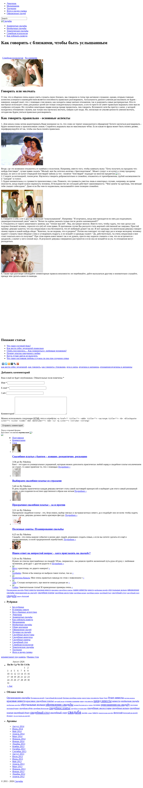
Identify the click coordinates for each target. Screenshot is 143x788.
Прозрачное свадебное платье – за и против (38, 504)
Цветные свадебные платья (72, 698)
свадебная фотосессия (41, 708)
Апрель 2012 (18, 776)
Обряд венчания (20, 627)
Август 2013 (18, 754)
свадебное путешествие (79, 708)
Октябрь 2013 (18, 749)
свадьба (11, 596)
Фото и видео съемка (17, 11)
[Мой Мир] (11, 364)
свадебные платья (93, 593)
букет (106, 698)
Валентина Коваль (21, 578)
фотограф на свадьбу (130, 713)
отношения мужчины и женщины (116, 367)
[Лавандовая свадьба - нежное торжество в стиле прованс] (13, 576)
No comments (31, 58)
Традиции (11, 8)
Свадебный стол (20, 642)
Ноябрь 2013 (18, 746)
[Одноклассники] (9, 364)
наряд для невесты (86, 701)
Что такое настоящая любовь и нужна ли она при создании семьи (38, 358)
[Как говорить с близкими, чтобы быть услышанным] (22, 86)
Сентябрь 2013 (19, 751)
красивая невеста (44, 590)
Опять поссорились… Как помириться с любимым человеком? (37, 351)
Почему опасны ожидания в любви (23, 353)
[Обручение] (13, 580)
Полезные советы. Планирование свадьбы (38, 529)
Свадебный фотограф (53, 698)
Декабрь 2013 (18, 744)
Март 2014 (17, 736)
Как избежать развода (17, 36)
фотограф (25, 596)
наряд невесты (80, 590)
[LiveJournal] (14, 364)
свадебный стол (119, 593)
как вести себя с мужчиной (14, 367)
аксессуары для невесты (90, 698)
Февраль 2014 (18, 739)
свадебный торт (133, 593)
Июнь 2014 (17, 729)
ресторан (134, 705)
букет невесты (30, 590)
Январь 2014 (18, 741)
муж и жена (72, 367)
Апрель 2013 (18, 764)
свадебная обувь (26, 708)
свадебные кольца (80, 593)
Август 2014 (18, 726)
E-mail (5, 388)
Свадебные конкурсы (22, 637)
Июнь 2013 (17, 759)
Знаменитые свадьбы (17, 26)
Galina (15, 587)
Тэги (14, 443)
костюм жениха (129, 698)
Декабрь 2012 (18, 774)
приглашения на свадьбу (26, 593)
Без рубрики (18, 607)
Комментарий (7, 413)
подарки (96, 705)
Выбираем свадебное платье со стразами (37, 480)
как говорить (34, 367)
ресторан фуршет (13, 708)
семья (90, 713)
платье (90, 705)
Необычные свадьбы (16, 28)
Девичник (11, 3)
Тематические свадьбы (17, 31)
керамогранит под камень (13, 657)
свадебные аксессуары (64, 593)
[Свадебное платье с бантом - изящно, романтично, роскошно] (13, 585)
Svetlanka (16, 573)
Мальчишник (13, 6)
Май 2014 (17, 731)
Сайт (3, 393)
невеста (91, 590)
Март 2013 (17, 766)
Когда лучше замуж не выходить (22, 356)
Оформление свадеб (16, 13)
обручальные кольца (117, 590)
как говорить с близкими (53, 367)
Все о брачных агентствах (24, 612)
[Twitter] (6, 364)
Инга (14, 568)
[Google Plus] (17, 364)
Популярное (18, 438)
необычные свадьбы (13, 705)
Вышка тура (33, 657)
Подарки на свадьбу (21, 632)
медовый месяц (59, 701)
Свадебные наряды (21, 639)
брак (101, 698)
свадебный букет (105, 593)
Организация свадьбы (15, 590)
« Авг (10, 686)
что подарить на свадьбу (21, 716)
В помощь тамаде (20, 609)
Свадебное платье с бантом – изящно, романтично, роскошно (49, 456)
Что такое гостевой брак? (19, 346)
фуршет (10, 716)
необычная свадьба (101, 590)
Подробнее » (64, 467)
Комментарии (18, 440)
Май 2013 (17, 761)
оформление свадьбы (59, 704)
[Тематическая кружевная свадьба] (13, 566)
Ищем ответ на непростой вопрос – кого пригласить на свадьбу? (51, 553)
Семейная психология (17, 33)
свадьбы (84, 713)
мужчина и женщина (89, 367)
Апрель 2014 (18, 734)
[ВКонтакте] (3, 364)
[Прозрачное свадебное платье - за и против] (13, 571)
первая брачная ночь (81, 705)
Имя (4, 383)
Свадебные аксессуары (23, 634)
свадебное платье (46, 593)
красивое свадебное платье (62, 590)
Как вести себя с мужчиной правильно (25, 348)
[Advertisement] (71, 52)
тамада (19, 596)
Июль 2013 (17, 756)
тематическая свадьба (105, 713)
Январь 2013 (18, 771)
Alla (14, 582)
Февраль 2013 (18, 769)
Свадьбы (19, 781)
